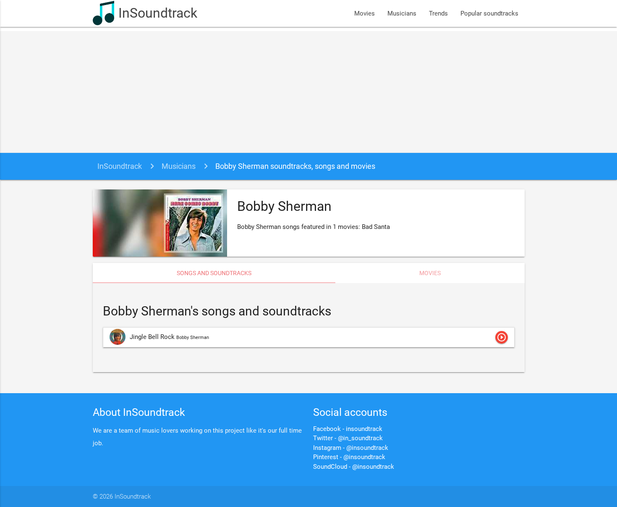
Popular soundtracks (489, 13)
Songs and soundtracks (214, 273)
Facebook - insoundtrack (347, 429)
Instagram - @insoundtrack (350, 448)
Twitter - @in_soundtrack (348, 438)
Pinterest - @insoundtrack (349, 457)
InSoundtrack (157, 13)
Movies (364, 13)
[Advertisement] (308, 90)
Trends (438, 13)
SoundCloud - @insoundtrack (353, 466)
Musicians (401, 13)
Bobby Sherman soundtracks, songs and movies (295, 166)
